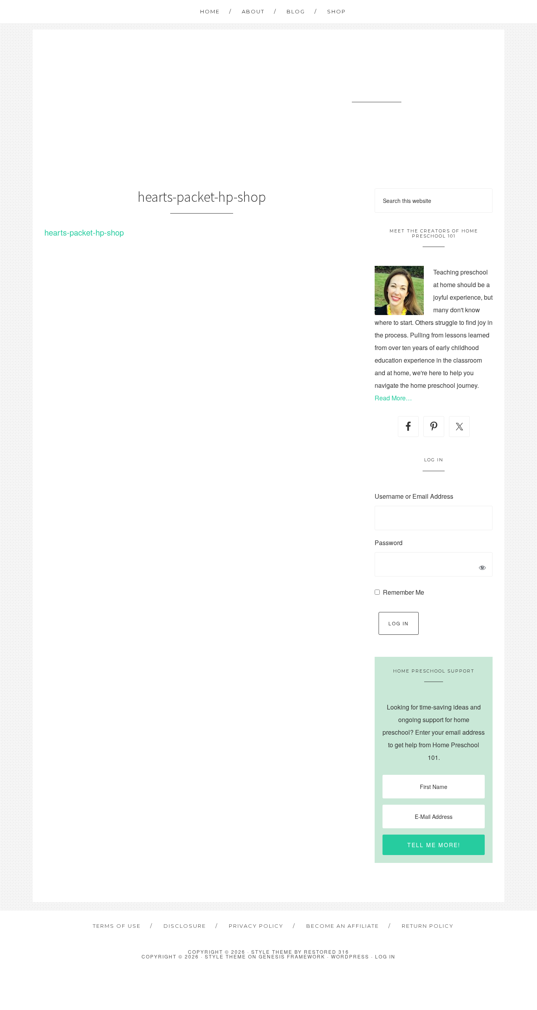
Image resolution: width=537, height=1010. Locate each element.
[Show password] (482, 568)
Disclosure (185, 926)
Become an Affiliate (342, 926)
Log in (385, 956)
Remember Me (403, 592)
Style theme (271, 951)
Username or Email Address (414, 496)
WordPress (350, 956)
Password (389, 542)
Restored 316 (326, 951)
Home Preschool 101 (376, 87)
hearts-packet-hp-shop (84, 232)
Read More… (393, 397)
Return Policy (428, 926)
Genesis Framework (292, 956)
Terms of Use (117, 926)
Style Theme (225, 956)
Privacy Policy (256, 926)
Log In (398, 623)
